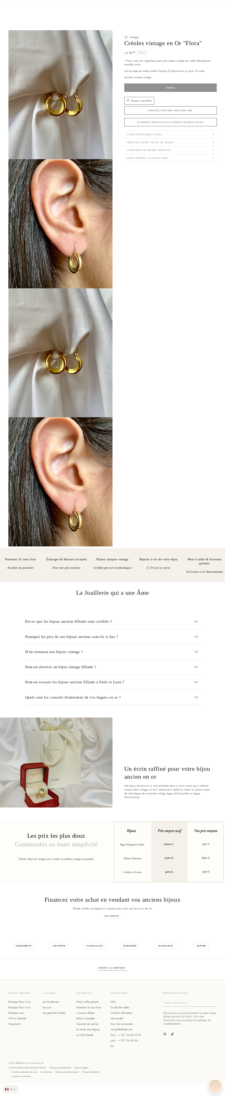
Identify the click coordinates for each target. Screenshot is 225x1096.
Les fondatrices (50, 1002)
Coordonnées (46, 1072)
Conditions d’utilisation (21, 1076)
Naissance (165, 945)
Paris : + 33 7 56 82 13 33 (126, 1035)
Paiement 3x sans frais (88, 1007)
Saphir (201, 945)
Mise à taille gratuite (87, 1002)
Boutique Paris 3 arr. (19, 1002)
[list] (112, 566)
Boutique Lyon (16, 1013)
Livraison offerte (85, 1013)
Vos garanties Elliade (53, 1013)
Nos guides (117, 1018)
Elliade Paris (21, 1063)
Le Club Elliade (84, 1035)
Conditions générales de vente (24, 1072)
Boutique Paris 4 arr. (19, 1007)
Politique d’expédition (91, 1072)
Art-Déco (59, 945)
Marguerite (24, 945)
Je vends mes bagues (88, 1029)
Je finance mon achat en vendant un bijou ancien (170, 122)
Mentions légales (81, 1067)
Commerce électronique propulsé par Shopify (27, 1067)
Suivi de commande (122, 1024)
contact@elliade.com (122, 1029)
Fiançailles (94, 945)
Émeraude (130, 945)
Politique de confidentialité (60, 1067)
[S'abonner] (216, 1002)
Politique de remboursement (67, 1072)
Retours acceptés (85, 1018)
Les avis (46, 1007)
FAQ (113, 1002)
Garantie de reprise (87, 1024)
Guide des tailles (120, 1007)
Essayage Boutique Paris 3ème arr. (170, 110)
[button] (10, 1089)
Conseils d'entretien (121, 1013)
